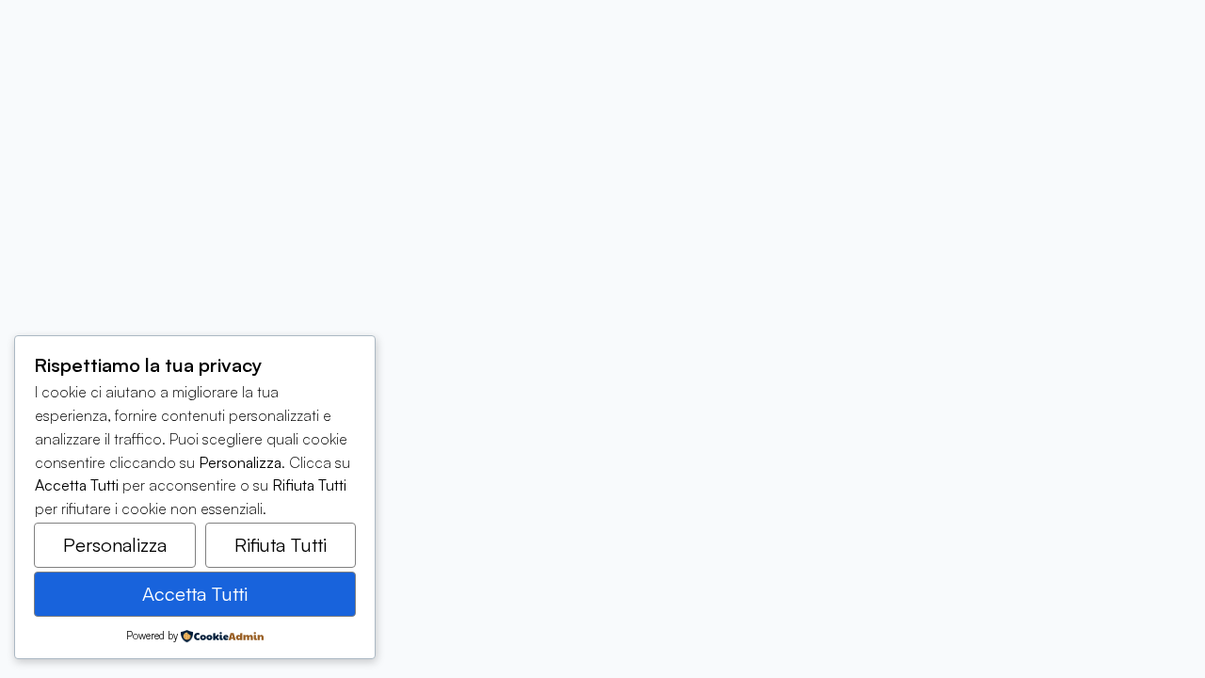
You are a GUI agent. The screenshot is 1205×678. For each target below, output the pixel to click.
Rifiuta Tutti (280, 545)
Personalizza (115, 545)
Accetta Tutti (195, 593)
